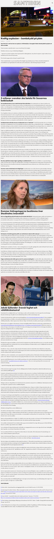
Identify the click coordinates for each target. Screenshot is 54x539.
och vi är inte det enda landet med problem (34, 317)
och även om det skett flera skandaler (35, 338)
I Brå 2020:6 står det (36, 438)
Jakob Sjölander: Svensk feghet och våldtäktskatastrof (19, 308)
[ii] (41, 325)
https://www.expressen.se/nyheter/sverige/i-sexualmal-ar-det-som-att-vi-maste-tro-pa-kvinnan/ (20, 497)
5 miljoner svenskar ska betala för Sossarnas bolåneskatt (24, 99)
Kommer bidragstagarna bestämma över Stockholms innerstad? (22, 212)
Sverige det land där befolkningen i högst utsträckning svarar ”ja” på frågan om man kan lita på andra (20, 325)
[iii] (14, 370)
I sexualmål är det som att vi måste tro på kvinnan (18, 361)
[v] (22, 444)
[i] (43, 317)
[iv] (9, 403)
